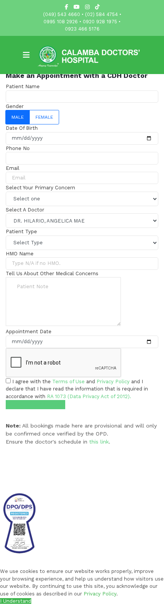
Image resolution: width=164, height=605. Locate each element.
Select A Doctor (25, 210)
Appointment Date (28, 331)
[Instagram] (87, 7)
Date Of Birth (22, 128)
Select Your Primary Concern (40, 187)
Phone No (18, 148)
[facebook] (66, 7)
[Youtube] (77, 7)
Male (17, 117)
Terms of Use (68, 381)
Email (12, 168)
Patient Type (21, 231)
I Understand (15, 601)
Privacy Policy (113, 381)
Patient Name (23, 86)
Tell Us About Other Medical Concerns (52, 273)
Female (44, 117)
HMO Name (20, 254)
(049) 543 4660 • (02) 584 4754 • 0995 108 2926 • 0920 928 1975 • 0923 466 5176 (82, 21)
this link (99, 442)
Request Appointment (35, 404)
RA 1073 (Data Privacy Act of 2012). (89, 396)
